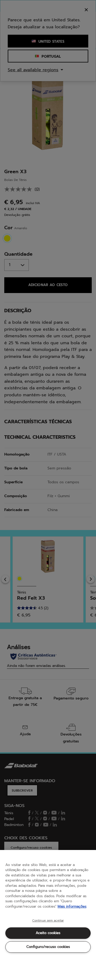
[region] (48, 903)
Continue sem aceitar (48, 921)
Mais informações (72, 906)
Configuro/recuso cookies (48, 946)
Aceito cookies (48, 932)
